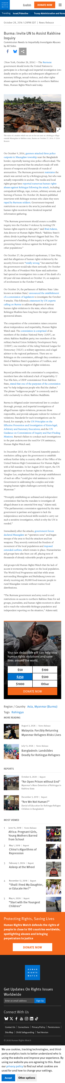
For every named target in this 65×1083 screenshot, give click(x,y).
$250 (20, 676)
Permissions (54, 1027)
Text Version (42, 1032)
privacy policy (14, 1066)
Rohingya (18, 712)
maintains (50, 172)
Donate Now (44, 5)
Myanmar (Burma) (45, 706)
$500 (44, 676)
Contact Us (10, 1027)
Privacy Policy (38, 1027)
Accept (8, 1078)
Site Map (9, 1032)
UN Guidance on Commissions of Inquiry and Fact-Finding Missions (32, 432)
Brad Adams (50, 228)
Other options (26, 1078)
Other (45, 683)
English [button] (27, 5)
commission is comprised (33, 330)
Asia (30, 706)
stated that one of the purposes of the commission (35, 383)
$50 (20, 669)
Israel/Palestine (20, 13)
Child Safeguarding (25, 1032)
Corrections (23, 1027)
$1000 (20, 683)
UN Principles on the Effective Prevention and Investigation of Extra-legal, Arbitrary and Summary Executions (31, 425)
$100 (45, 669)
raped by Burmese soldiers (17, 202)
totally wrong (32, 262)
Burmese (47, 62)
